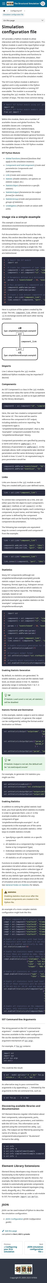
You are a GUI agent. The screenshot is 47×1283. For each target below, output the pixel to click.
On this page (9, 20)
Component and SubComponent (20, 165)
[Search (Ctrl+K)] (43, 3)
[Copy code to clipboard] (42, 105)
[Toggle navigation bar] (4, 4)
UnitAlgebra (11, 205)
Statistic (9, 178)
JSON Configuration (14, 1219)
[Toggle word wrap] (38, 105)
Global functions (13, 158)
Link (7, 175)
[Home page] (4, 11)
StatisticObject (12, 185)
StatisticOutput (12, 192)
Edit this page (11, 1231)
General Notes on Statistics (17, 885)
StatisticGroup (12, 199)
